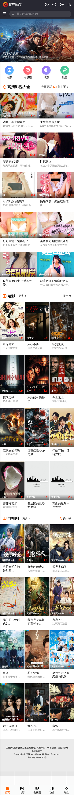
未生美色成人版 (50, 122)
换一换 (65, 295)
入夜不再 (33, 344)
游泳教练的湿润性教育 (54, 280)
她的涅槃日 (10, 726)
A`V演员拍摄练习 (14, 201)
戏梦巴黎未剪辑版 (14, 122)
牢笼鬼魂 (58, 344)
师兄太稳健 (59, 566)
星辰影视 (12, 4)
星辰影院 (10, 747)
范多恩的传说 (11, 450)
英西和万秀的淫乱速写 (54, 241)
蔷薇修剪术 (10, 503)
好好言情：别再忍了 (15, 241)
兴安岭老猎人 (36, 566)
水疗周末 (8, 344)
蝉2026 (32, 726)
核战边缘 (8, 397)
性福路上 (45, 161)
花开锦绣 (33, 672)
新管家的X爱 (11, 161)
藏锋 (55, 726)
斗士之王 (58, 397)
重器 (6, 672)
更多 (66, 86)
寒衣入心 (58, 619)
